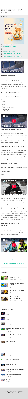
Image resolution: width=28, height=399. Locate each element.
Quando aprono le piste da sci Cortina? (11, 49)
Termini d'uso (8, 392)
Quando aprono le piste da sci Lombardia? (12, 56)
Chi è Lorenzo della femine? (12, 318)
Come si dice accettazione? (18, 290)
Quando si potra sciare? (8, 44)
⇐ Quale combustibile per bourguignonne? (14, 259)
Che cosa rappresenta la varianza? (13, 374)
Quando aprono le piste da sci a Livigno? (12, 53)
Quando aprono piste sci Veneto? (10, 48)
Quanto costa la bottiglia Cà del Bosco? (15, 369)
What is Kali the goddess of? (12, 359)
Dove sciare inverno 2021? (9, 51)
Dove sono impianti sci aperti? (9, 46)
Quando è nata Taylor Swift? (12, 312)
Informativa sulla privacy (17, 392)
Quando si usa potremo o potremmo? (14, 323)
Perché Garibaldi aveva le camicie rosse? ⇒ (14, 263)
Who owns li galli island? (11, 354)
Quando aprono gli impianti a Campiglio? (12, 54)
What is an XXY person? (11, 341)
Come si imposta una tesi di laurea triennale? (16, 379)
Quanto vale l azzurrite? (11, 364)
